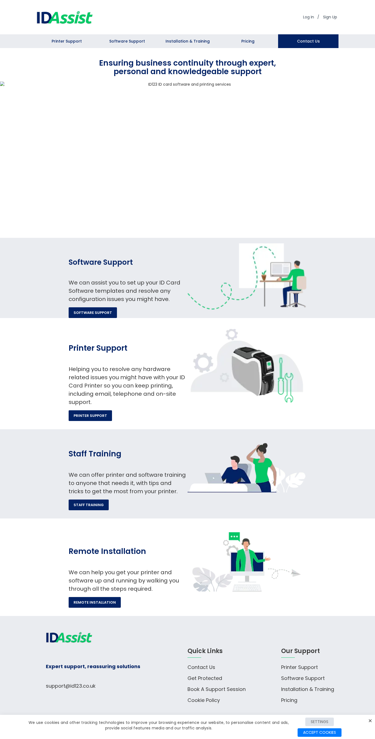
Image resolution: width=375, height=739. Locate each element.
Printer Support (90, 415)
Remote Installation (95, 602)
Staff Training (89, 504)
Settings (319, 721)
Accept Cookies (319, 732)
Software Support (93, 312)
